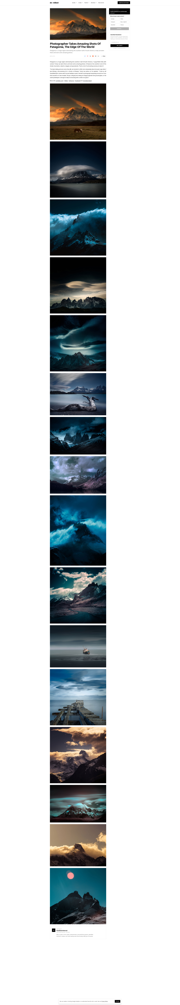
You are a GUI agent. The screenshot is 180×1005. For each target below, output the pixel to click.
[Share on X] (90, 56)
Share (104, 56)
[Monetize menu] (96, 3)
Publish (86, 2)
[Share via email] (95, 56)
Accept (117, 1001)
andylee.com (59, 81)
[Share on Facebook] (85, 56)
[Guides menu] (76, 3)
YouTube (112, 19)
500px (66, 81)
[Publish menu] (89, 3)
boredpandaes (87, 81)
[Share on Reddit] (93, 56)
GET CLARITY (119, 45)
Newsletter (113, 24)
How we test (101, 2)
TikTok (122, 19)
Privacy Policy (104, 1001)
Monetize (93, 2)
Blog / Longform (124, 21)
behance (71, 81)
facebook (77, 81)
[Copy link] (98, 56)
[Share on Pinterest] (87, 56)
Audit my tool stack (124, 2)
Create (79, 2)
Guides (73, 2)
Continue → (119, 28)
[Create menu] (82, 3)
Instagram (113, 21)
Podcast (122, 24)
